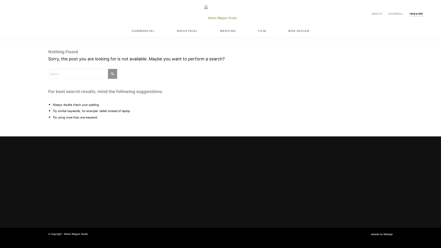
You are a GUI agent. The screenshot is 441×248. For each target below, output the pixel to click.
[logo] (220, 12)
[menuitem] (143, 31)
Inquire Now (151, 197)
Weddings (242, 182)
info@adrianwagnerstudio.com (351, 165)
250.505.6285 (337, 174)
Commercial (244, 165)
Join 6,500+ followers (349, 189)
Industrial (242, 174)
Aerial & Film (244, 191)
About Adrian (245, 200)
